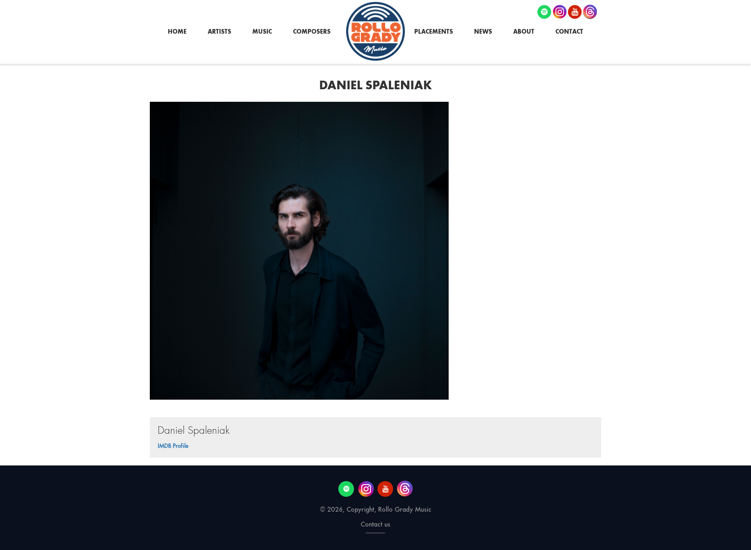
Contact (569, 31)
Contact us (375, 524)
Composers (312, 31)
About (523, 31)
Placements (433, 31)
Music (262, 31)
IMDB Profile (173, 445)
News (483, 31)
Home (177, 31)
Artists (219, 31)
